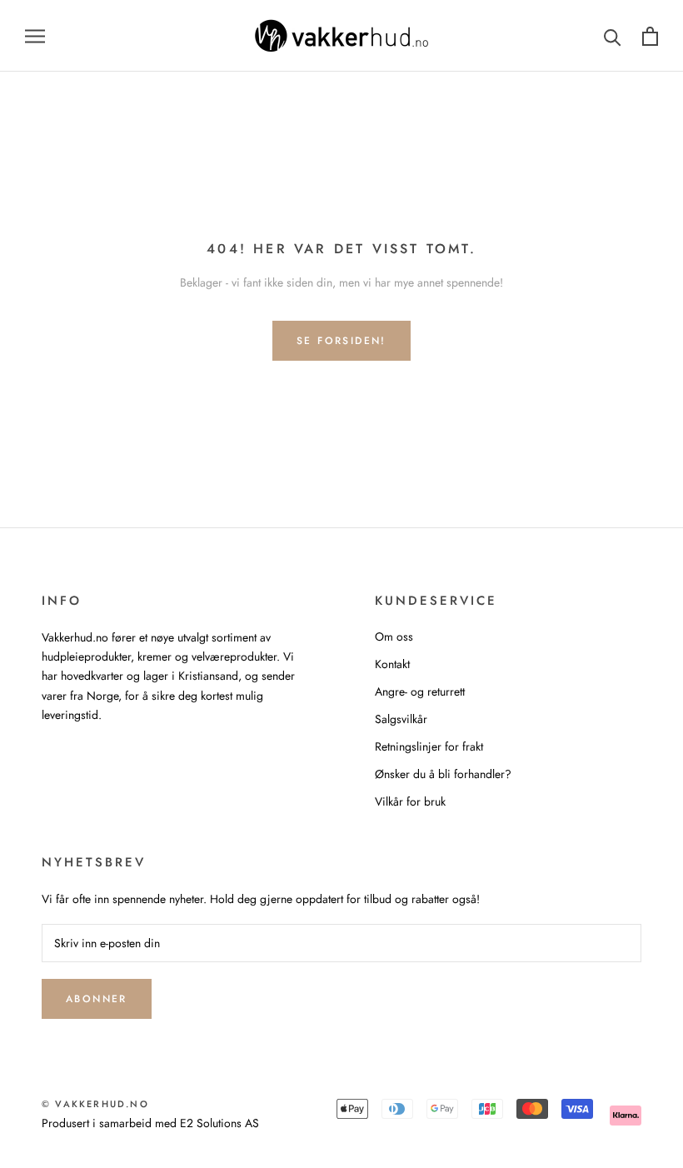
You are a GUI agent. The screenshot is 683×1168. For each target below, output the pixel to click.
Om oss (394, 636)
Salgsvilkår (401, 719)
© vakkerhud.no (95, 1104)
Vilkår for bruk (410, 801)
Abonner (96, 998)
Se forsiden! (341, 340)
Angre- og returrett (420, 691)
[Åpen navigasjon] (35, 35)
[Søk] (612, 36)
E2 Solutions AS (219, 1123)
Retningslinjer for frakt (429, 746)
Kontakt (392, 664)
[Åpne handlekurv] (650, 36)
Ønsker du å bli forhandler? (443, 774)
